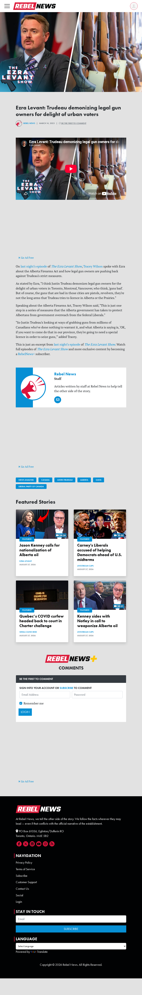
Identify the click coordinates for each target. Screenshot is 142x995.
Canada (45, 480)
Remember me (34, 703)
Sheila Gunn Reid (28, 632)
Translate (42, 952)
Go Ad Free (27, 257)
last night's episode (34, 266)
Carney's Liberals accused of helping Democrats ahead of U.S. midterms (99, 552)
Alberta (84, 480)
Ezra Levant (25, 561)
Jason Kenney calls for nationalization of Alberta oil (39, 550)
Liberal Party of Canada (31, 486)
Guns (98, 480)
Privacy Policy (24, 862)
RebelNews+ (26, 354)
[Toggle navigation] (7, 6)
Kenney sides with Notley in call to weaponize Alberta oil (97, 621)
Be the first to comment (73, 123)
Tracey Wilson (93, 266)
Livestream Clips (85, 565)
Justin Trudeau (65, 480)
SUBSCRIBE (66, 688)
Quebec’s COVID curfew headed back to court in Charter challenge (41, 621)
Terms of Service (25, 869)
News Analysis (26, 480)
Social (19, 895)
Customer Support (26, 882)
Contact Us (22, 889)
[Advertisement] (71, 231)
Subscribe (21, 876)
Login (19, 902)
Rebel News (29, 123)
